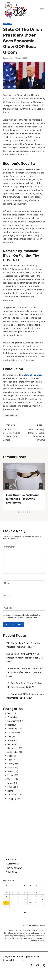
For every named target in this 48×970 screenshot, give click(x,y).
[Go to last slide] (7, 486)
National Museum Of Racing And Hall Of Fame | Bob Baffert (12, 432)
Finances (11, 787)
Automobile (13, 752)
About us (11, 860)
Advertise (11, 872)
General (11, 717)
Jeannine (8, 58)
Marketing (12, 728)
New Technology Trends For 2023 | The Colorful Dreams (36, 432)
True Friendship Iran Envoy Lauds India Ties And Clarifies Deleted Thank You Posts (24, 672)
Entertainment (14, 721)
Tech (9, 759)
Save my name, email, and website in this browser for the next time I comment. (23, 616)
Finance (11, 767)
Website (8, 608)
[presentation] (24, 476)
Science (11, 740)
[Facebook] (30, 966)
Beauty (10, 744)
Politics (11, 775)
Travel (10, 779)
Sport (10, 724)
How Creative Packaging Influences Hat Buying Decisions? (22, 498)
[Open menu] (42, 9)
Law (9, 736)
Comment (9, 546)
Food (9, 755)
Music (10, 713)
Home (10, 790)
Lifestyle (11, 763)
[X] (42, 966)
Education (12, 794)
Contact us (12, 864)
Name (8, 583)
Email (7, 595)
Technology (13, 732)
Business (8, 24)
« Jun (24, 912)
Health (10, 771)
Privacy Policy (14, 868)
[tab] (19, 512)
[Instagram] (36, 966)
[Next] (41, 486)
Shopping (11, 798)
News (10, 783)
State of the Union (33, 375)
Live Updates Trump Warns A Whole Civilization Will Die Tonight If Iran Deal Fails (24, 657)
